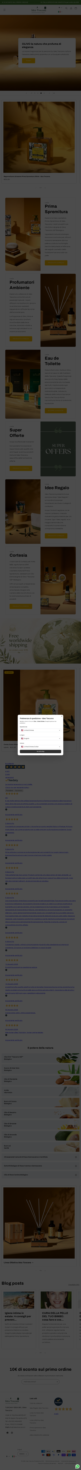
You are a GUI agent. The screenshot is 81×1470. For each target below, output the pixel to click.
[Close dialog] (62, 716)
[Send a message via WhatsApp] (77, 1466)
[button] (40, 730)
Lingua (22, 735)
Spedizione (23, 727)
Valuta (22, 743)
